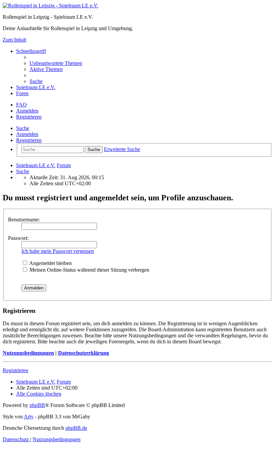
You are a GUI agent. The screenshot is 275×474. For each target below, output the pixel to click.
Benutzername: (24, 219)
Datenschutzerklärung (83, 353)
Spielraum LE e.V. (35, 87)
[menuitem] (56, 63)
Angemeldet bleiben (50, 263)
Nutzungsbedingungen (28, 353)
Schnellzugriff (31, 51)
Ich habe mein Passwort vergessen (57, 251)
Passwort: (18, 238)
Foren (22, 93)
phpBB (37, 405)
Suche (22, 128)
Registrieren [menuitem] (29, 117)
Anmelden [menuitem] (27, 111)
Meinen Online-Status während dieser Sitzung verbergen (88, 270)
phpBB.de (76, 428)
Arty (29, 416)
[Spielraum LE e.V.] (50, 5)
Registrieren (29, 140)
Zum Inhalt (14, 40)
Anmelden (27, 134)
